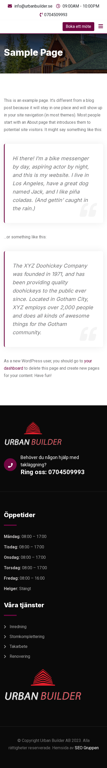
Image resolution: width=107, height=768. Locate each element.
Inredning (18, 626)
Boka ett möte (78, 26)
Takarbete (19, 646)
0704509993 (56, 14)
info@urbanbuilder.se (33, 6)
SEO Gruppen (87, 747)
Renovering (20, 656)
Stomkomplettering (27, 636)
